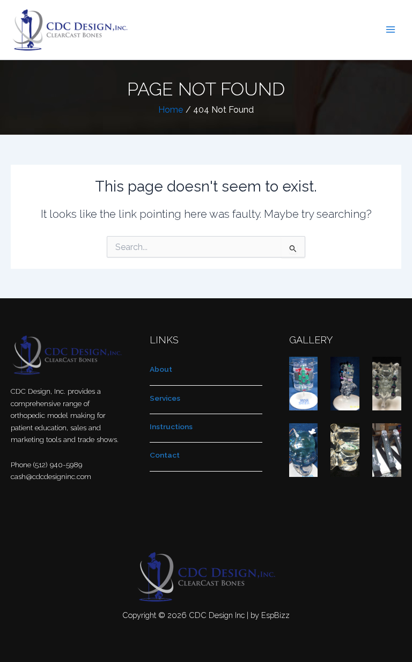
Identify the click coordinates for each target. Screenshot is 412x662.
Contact (165, 455)
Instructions (171, 426)
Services (165, 398)
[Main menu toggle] (391, 30)
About (161, 369)
